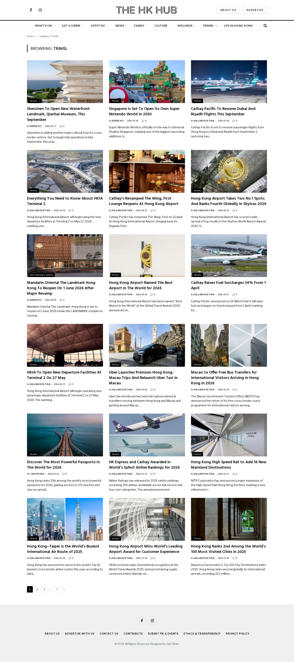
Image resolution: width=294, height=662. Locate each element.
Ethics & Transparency (202, 633)
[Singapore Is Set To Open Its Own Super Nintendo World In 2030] (147, 81)
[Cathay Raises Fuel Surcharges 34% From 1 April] (229, 255)
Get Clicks (173, 643)
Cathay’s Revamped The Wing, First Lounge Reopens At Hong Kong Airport (144, 201)
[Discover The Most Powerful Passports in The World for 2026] (65, 435)
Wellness (185, 25)
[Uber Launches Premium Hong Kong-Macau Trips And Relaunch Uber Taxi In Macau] (147, 345)
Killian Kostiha (204, 120)
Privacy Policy (237, 633)
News (119, 25)
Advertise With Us (79, 633)
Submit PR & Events (163, 633)
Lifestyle (98, 25)
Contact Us (109, 633)
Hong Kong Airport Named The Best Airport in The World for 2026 (141, 285)
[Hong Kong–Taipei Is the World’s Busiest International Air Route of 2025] (65, 519)
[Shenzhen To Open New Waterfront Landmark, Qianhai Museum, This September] (65, 81)
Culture (160, 25)
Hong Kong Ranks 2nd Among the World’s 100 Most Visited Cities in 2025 (228, 549)
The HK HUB (37, 473)
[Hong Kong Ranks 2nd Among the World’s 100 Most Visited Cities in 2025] (229, 519)
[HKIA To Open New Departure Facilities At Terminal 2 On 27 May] (65, 345)
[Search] (265, 25)
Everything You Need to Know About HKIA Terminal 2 (65, 201)
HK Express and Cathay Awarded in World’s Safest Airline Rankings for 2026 (144, 465)
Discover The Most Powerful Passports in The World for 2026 (63, 465)
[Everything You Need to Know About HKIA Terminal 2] (65, 171)
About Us (228, 10)
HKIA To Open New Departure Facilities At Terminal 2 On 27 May (64, 375)
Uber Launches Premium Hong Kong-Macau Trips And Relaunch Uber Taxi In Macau (143, 378)
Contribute (133, 633)
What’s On (43, 25)
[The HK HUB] (147, 10)
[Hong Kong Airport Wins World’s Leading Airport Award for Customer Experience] (147, 519)
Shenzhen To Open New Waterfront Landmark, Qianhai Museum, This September (58, 114)
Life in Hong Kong (238, 25)
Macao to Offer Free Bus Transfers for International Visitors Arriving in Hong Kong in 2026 (225, 378)
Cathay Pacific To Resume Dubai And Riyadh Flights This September (223, 111)
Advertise (254, 10)
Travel (208, 25)
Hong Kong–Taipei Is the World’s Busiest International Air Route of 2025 (63, 549)
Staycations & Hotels (41, 275)
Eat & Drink (71, 25)
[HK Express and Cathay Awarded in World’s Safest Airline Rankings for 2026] (147, 435)
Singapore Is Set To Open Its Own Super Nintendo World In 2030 (144, 111)
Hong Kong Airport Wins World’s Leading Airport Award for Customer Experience (146, 549)
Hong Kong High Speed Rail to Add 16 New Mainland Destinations (228, 465)
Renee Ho (36, 126)
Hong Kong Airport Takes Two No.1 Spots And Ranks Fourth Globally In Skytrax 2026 (228, 201)
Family (139, 25)
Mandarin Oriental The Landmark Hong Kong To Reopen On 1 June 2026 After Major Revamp (61, 288)
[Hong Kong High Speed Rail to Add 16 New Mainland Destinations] (229, 435)
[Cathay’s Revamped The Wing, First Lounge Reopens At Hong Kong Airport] (147, 171)
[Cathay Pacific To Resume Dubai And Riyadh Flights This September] (229, 81)
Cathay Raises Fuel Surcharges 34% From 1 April (228, 285)
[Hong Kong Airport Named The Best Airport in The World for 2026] (147, 255)
